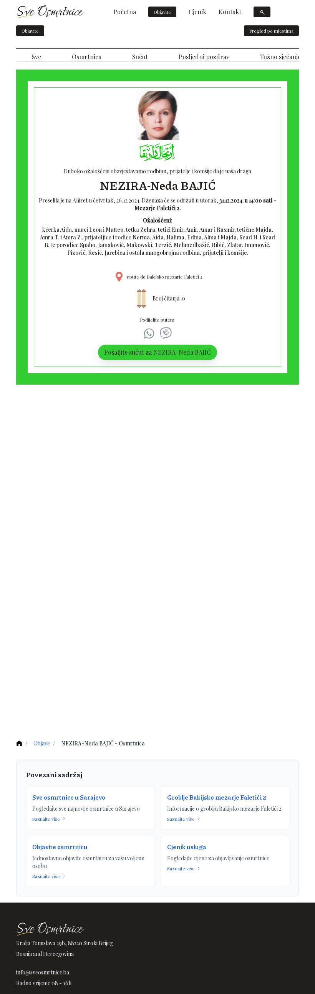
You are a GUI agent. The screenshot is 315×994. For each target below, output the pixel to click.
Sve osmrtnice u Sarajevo (68, 797)
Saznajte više (46, 819)
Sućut (140, 57)
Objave (41, 743)
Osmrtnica (86, 57)
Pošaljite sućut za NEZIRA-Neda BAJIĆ (157, 352)
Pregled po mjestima (271, 31)
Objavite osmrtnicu (60, 846)
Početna (124, 12)
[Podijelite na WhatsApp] (149, 333)
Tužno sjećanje (280, 57)
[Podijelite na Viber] (166, 333)
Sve (36, 57)
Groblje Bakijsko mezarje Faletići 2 (217, 797)
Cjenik (197, 12)
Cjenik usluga (186, 846)
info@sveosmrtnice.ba (42, 972)
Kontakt (230, 12)
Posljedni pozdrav (204, 57)
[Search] (262, 12)
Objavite (162, 12)
